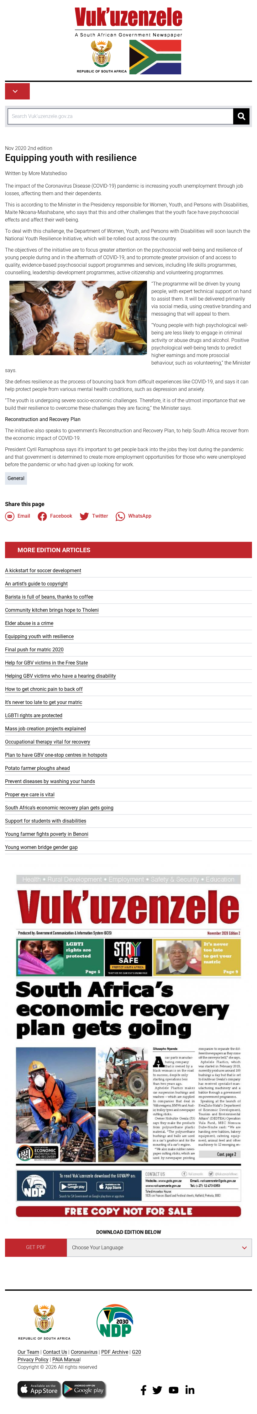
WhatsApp (139, 516)
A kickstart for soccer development (43, 571)
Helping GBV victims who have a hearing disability (60, 676)
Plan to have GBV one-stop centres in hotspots (56, 755)
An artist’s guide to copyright (36, 584)
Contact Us (55, 1352)
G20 (136, 1352)
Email (24, 516)
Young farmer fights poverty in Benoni (46, 834)
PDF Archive (114, 1352)
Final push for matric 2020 (34, 650)
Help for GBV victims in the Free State (46, 663)
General (16, 478)
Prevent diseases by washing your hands (50, 781)
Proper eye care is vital (30, 795)
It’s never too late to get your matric (43, 702)
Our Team (28, 1352)
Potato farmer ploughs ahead (37, 768)
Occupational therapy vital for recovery (47, 742)
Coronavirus (84, 1352)
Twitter (100, 516)
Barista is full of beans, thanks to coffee (49, 597)
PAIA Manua (66, 1360)
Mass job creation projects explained (45, 729)
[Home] (128, 41)
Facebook (61, 516)
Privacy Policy (33, 1360)
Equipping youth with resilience (39, 636)
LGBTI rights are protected (33, 715)
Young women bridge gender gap (41, 847)
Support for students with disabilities (45, 821)
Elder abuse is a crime (29, 623)
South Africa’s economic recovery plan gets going (59, 808)
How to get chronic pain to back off (44, 689)
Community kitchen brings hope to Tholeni (52, 610)
